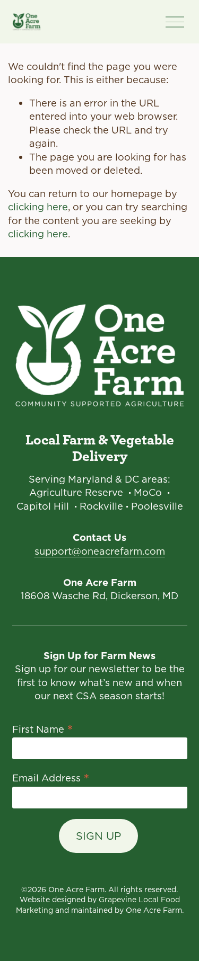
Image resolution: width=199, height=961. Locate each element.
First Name (42, 728)
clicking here (38, 206)
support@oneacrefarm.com (99, 551)
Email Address (51, 777)
